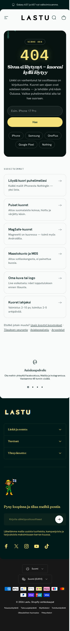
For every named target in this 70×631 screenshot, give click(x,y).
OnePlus (53, 135)
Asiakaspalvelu (39, 329)
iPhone (16, 135)
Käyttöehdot (51, 621)
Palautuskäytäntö (18, 621)
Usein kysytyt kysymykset (46, 325)
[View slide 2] (32, 387)
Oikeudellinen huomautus (35, 626)
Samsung (34, 135)
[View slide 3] (37, 387)
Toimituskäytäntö (15, 626)
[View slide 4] (42, 387)
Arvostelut (58, 329)
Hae (35, 122)
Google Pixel (26, 144)
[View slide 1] (28, 387)
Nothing (47, 144)
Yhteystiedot (53, 626)
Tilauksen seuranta (16, 329)
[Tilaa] (56, 533)
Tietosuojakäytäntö (36, 621)
